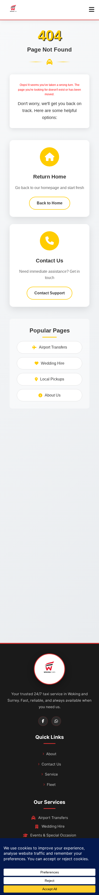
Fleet (51, 784)
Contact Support (49, 293)
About (51, 754)
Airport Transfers (53, 347)
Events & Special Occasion (53, 835)
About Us (53, 395)
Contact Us (51, 764)
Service (51, 774)
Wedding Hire (52, 363)
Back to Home (49, 203)
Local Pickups (52, 379)
